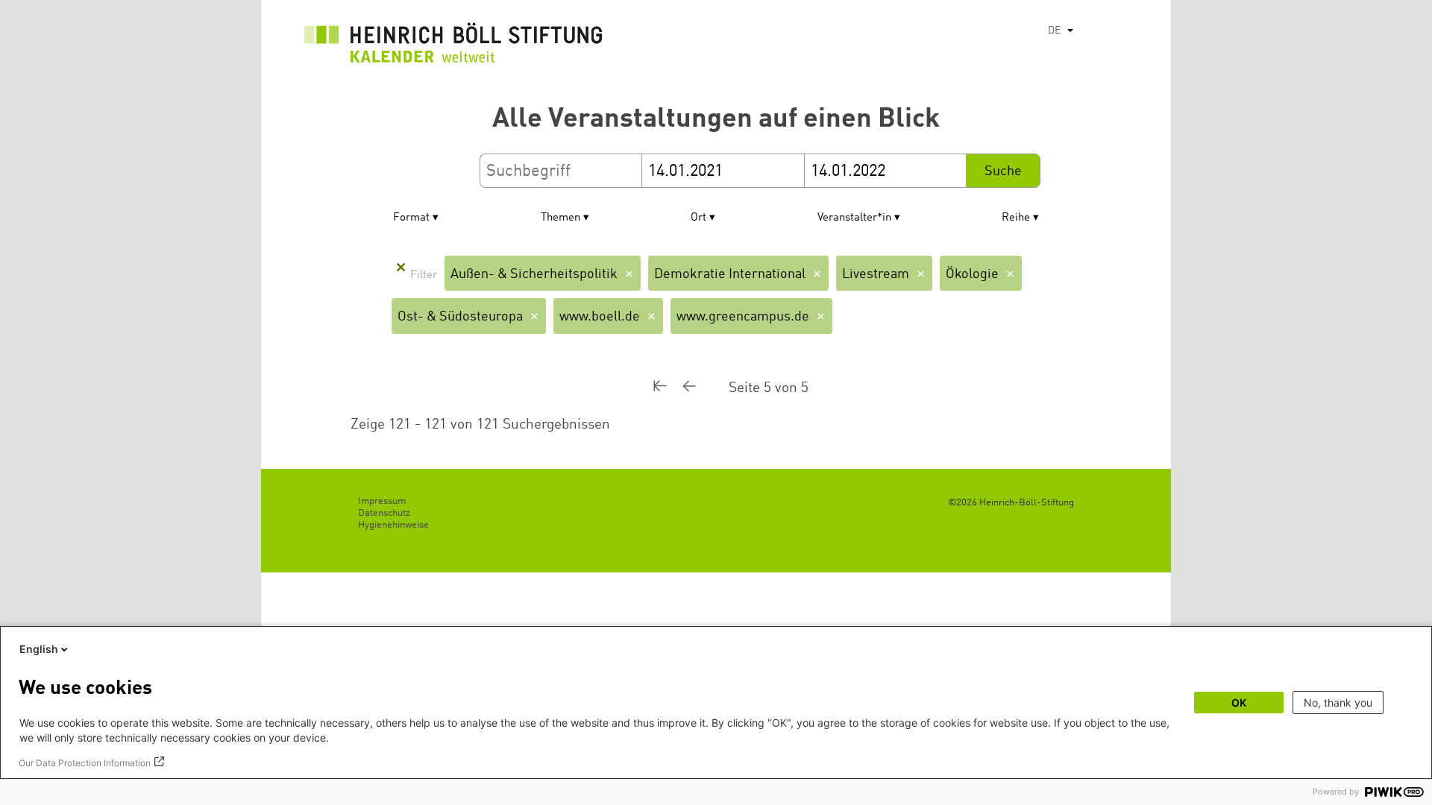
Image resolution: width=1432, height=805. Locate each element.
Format (411, 218)
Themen (560, 218)
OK (1238, 702)
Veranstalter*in (854, 218)
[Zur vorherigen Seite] (705, 388)
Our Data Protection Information (85, 762)
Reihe (1016, 218)
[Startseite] (453, 46)
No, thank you (1338, 702)
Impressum (382, 501)
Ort (698, 218)
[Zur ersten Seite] (667, 388)
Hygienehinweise (393, 525)
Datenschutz (384, 513)
